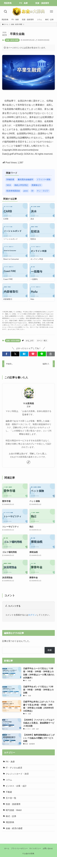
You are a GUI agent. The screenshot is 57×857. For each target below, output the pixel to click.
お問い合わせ (48, 848)
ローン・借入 (42, 341)
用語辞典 (10, 822)
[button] (6, 354)
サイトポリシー (35, 848)
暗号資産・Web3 (13, 810)
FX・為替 (10, 762)
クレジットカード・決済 (17, 774)
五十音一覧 (11, 798)
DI (32, 191)
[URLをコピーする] (50, 354)
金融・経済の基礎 (12, 40)
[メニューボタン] (51, 11)
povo (26, 191)
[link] (28, 462)
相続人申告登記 (21, 185)
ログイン (32, 615)
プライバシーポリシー (19, 848)
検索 (50, 650)
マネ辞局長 (28, 403)
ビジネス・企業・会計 (16, 786)
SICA (8, 185)
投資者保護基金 (13, 191)
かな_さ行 (29, 341)
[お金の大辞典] (28, 11)
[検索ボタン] (5, 11)
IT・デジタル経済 (14, 768)
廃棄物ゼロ (36, 185)
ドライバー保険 (43, 179)
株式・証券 (11, 816)
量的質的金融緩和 (25, 179)
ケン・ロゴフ (43, 191)
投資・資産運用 (13, 804)
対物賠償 (10, 179)
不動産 (9, 792)
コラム (9, 780)
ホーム (6, 848)
